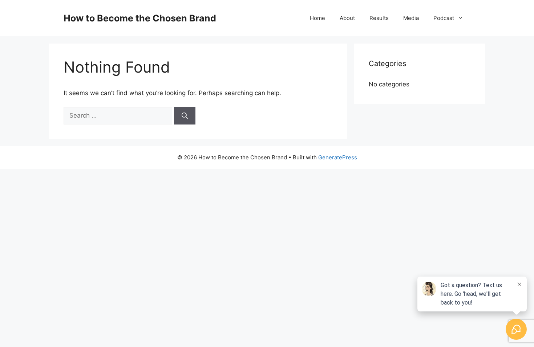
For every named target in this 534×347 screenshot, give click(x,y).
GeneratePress (337, 157)
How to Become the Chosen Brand (140, 18)
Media (411, 18)
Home (317, 18)
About (347, 18)
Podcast (443, 18)
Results (379, 18)
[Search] (184, 115)
